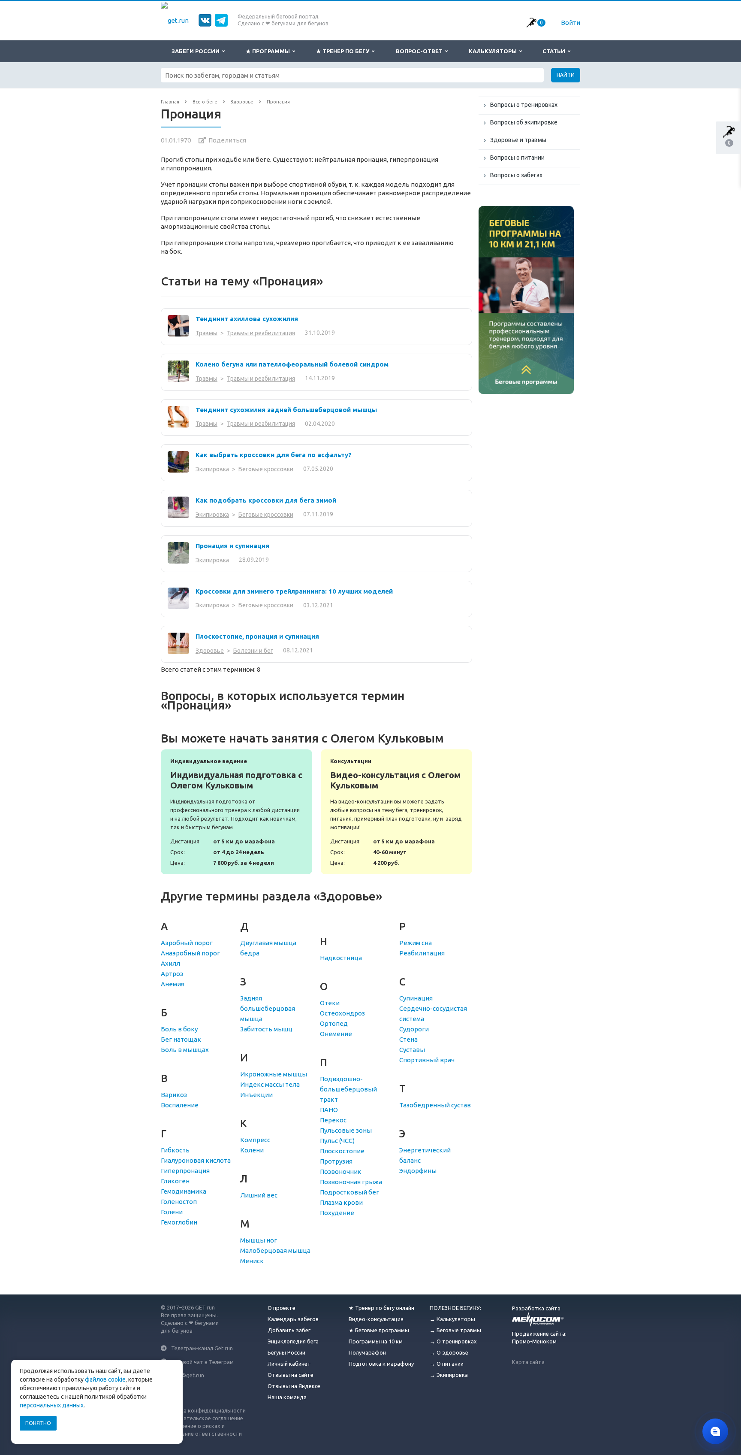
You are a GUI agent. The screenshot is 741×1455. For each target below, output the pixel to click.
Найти (566, 75)
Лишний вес (258, 1195)
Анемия (172, 984)
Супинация (416, 998)
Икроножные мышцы (273, 1074)
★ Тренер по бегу (344, 51)
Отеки (330, 1002)
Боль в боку (179, 1029)
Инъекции (256, 1094)
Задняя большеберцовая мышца (267, 1008)
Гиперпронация (185, 1170)
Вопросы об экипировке (523, 122)
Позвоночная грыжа (351, 1181)
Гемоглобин (179, 1222)
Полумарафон (367, 1352)
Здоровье (210, 650)
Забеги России (197, 51)
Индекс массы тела (270, 1084)
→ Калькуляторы (452, 1319)
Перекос (333, 1120)
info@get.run (187, 1375)
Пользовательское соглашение (202, 1418)
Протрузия (336, 1161)
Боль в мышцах (185, 1049)
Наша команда (287, 1397)
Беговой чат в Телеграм (202, 1361)
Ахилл (170, 963)
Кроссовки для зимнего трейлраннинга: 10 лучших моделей (294, 591)
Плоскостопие (342, 1151)
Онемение (336, 1033)
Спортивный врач (427, 1060)
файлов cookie (105, 1379)
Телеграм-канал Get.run (202, 1348)
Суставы (412, 1049)
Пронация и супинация (232, 545)
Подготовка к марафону (381, 1364)
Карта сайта (528, 1362)
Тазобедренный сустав (435, 1105)
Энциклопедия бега (293, 1341)
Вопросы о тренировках (523, 104)
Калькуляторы (494, 51)
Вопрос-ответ (420, 51)
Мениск (252, 1260)
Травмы (206, 333)
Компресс (255, 1139)
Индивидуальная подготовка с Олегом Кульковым (236, 811)
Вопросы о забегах (516, 175)
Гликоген (175, 1181)
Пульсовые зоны (346, 1130)
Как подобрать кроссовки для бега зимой (266, 500)
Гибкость (175, 1150)
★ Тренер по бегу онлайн (381, 1308)
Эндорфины (418, 1170)
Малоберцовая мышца (275, 1250)
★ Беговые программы (379, 1330)
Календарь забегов (293, 1319)
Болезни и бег (253, 650)
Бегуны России (286, 1352)
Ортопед (334, 1023)
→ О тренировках (453, 1341)
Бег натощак (181, 1039)
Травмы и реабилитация (261, 333)
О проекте (281, 1308)
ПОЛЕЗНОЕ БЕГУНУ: (455, 1308)
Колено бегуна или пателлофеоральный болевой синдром (292, 364)
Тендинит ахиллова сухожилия (247, 318)
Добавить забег (289, 1330)
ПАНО (329, 1109)
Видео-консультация (376, 1319)
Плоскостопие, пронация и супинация (257, 636)
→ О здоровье (449, 1352)
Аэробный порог (187, 942)
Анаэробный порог (190, 953)
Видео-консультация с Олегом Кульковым (396, 811)
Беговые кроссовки (265, 469)
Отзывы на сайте (290, 1375)
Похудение (337, 1212)
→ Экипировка (449, 1375)
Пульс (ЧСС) (337, 1140)
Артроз (172, 973)
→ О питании (447, 1364)
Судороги (414, 1029)
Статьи (555, 51)
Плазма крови (341, 1202)
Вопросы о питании (517, 157)
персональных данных (52, 1405)
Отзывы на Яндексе (294, 1386)
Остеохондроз (342, 1013)
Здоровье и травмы (518, 139)
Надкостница (341, 957)
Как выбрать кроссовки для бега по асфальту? (274, 454)
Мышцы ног (258, 1240)
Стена (408, 1039)
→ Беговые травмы (455, 1330)
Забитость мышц (266, 1029)
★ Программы (269, 51)
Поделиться (227, 140)
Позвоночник (340, 1171)
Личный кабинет (289, 1364)
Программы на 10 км (376, 1341)
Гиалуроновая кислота (196, 1160)
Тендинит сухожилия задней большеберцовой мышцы (286, 409)
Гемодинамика (183, 1191)
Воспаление (180, 1105)
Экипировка (212, 469)
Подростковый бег (349, 1192)
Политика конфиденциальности (203, 1410)
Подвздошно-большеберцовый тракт (348, 1089)
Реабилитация (422, 953)
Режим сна (415, 942)
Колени (252, 1150)
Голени (172, 1212)
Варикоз (174, 1094)
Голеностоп (179, 1201)
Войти (570, 22)
